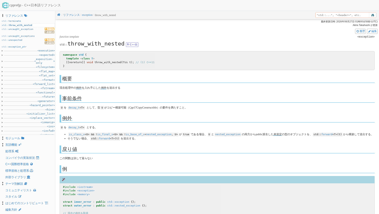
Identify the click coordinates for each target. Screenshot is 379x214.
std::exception (118, 201)
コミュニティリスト (18, 190)
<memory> (83, 194)
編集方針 (11, 209)
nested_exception (159, 134)
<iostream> (85, 186)
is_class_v (77, 134)
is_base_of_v (135, 134)
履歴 (362, 31)
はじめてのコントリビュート (24, 203)
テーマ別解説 (14, 183)
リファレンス (14, 15)
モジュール (12, 138)
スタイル (11, 196)
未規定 (278, 134)
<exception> (86, 190)
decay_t (74, 107)
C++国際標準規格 (17, 164)
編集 (374, 31)
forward (326, 134)
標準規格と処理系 (17, 170)
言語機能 (11, 144)
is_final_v (105, 134)
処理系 (9, 151)
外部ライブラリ (15, 177)
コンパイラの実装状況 (20, 157)
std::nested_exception (123, 205)
